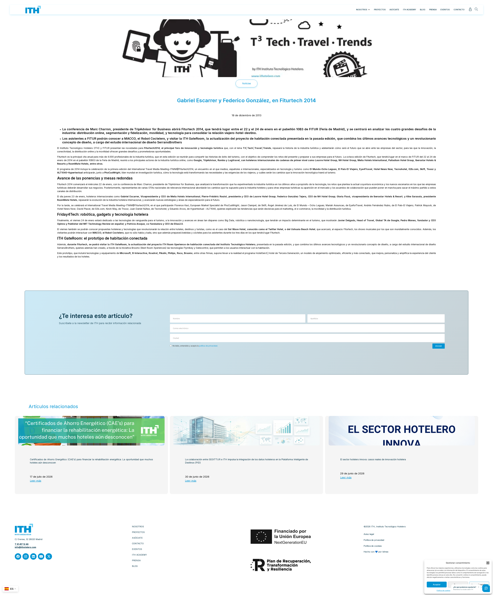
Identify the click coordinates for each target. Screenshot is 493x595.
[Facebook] (18, 556)
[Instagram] (25, 556)
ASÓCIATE (137, 538)
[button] (488, 563)
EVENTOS (137, 549)
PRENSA (136, 560)
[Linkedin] (33, 556)
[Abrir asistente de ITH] (486, 588)
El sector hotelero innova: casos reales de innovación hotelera (373, 459)
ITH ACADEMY (139, 555)
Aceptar (436, 584)
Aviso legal (369, 534)
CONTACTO (138, 543)
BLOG (135, 566)
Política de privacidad (374, 540)
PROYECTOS (138, 532)
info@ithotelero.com (25, 547)
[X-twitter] (49, 556)
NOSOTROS (138, 526)
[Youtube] (41, 556)
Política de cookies (443, 590)
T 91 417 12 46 (22, 544)
